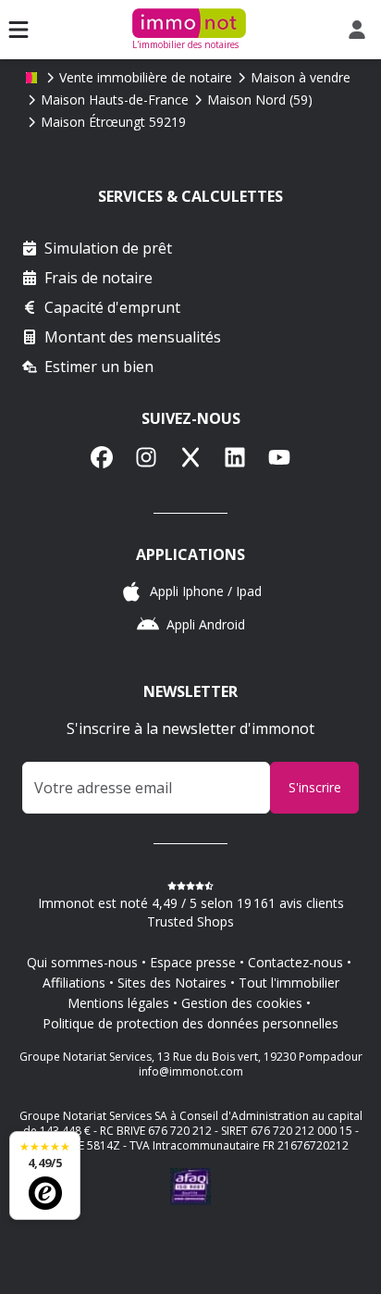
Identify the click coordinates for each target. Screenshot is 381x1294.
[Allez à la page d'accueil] (31, 77)
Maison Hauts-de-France (115, 99)
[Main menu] (18, 29)
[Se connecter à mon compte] (360, 30)
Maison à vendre (300, 77)
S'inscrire (315, 787)
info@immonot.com (191, 1071)
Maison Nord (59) (260, 99)
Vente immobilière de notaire (145, 77)
